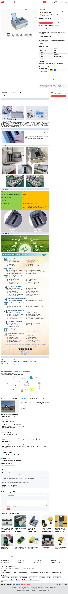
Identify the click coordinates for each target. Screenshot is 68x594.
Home (2, 7)
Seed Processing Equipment (12, 436)
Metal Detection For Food (57, 577)
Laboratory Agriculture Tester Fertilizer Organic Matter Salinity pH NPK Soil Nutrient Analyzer (7, 529)
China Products (19, 587)
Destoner (3, 438)
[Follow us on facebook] (59, 584)
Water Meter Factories (14, 577)
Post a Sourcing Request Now (28, 508)
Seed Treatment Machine (5, 560)
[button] (56, 2)
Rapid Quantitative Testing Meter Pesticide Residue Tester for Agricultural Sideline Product (6, 548)
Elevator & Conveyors (54, 560)
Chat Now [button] (61, 22)
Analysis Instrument (15, 7)
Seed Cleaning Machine (21, 436)
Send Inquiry (46, 22)
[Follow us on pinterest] (65, 584)
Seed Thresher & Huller (21, 560)
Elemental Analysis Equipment (56, 572)
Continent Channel (45, 587)
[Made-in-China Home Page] (6, 2)
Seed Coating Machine (37, 436)
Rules (66, 5)
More (2, 581)
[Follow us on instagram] (62, 584)
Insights (55, 587)
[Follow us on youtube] (63, 584)
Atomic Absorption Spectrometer (45, 572)
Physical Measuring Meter (23, 572)
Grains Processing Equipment (55, 562)
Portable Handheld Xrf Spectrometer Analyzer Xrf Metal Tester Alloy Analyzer (60, 548)
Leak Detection (12, 579)
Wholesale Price (40, 587)
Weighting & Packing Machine (5, 562)
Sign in (66, 2)
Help (49, 5)
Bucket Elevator (43, 436)
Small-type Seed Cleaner (21, 562)
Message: (5, 500)
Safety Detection (42, 577)
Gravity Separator (36, 558)
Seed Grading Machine (18, 438)
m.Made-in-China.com (36, 588)
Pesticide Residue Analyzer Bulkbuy (34, 579)
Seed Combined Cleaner (26, 438)
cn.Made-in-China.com (43, 588)
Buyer (44, 5)
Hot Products (14, 587)
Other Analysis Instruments (6, 572)
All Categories (4, 5)
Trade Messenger (17, 584)
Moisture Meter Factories (23, 577)
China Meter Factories (5, 577)
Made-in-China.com (29, 588)
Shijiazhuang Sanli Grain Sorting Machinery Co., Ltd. (48, 14)
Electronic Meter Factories (33, 577)
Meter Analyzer (49, 577)
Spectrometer (14, 572)
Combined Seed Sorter (21, 558)
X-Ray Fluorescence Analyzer (33, 572)
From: (5, 495)
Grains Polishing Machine (9, 438)
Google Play (9, 584)
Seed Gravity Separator (29, 436)
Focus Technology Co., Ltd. (27, 590)
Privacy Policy (49, 590)
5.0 (55, 93)
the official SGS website (25, 398)
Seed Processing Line (37, 562)
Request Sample (56, 25)
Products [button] (17, 2)
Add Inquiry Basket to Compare (19, 38)
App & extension (54, 5)
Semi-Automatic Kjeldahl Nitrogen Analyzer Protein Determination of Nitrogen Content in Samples (60, 529)
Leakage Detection (5, 579)
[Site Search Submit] (44, 2)
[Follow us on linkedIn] (66, 584)
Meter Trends (24, 579)
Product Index (51, 587)
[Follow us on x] (60, 584)
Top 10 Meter (18, 579)
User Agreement (39, 590)
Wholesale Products (34, 587)
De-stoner (52, 558)
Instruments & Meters (7, 7)
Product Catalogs (15, 556)
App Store (3, 584)
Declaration (44, 590)
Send (8, 508)
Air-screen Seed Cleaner (4, 558)
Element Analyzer (21, 7)
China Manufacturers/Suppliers (26, 587)
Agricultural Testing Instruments (35, 438)
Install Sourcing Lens (26, 584)
